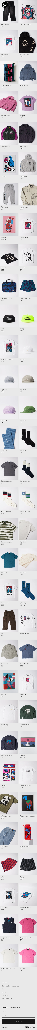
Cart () (24, 5)
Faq (3, 989)
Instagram (5, 1027)
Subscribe (18, 1021)
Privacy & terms (7, 998)
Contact (4, 983)
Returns (4, 992)
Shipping (5, 995)
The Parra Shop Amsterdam (10, 986)
